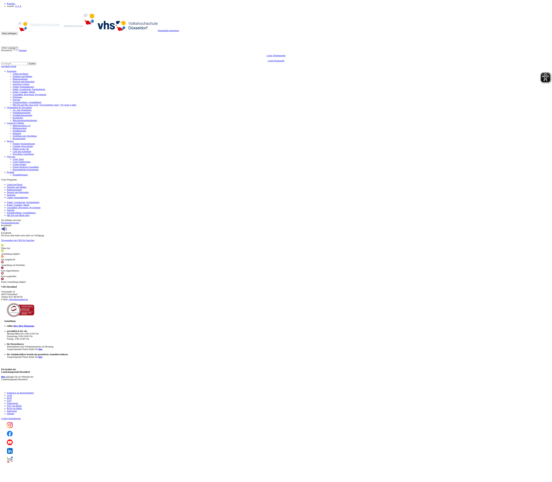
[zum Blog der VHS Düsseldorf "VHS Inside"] (10, 461)
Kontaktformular (20, 175)
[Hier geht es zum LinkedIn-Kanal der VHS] (10, 453)
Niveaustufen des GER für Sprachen (17, 240)
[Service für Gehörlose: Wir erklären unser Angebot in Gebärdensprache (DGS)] (3, 45)
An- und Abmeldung (22, 110)
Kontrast (11, 3)
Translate (22, 50)
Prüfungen (17, 97)
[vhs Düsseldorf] (79, 30)
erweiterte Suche (8, 66)
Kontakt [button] (10, 172)
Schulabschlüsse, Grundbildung (27, 102)
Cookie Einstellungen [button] (11, 418)
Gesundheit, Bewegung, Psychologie (29, 94)
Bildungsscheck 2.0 (21, 125)
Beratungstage (19, 138)
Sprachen (21, 84)
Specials (16, 99)
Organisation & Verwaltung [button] (19, 107)
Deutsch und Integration (23, 81)
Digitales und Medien (22, 76)
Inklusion (17, 133)
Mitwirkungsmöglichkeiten (25, 120)
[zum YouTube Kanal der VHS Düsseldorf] (10, 444)
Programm (6, 223)
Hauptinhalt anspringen (168, 30)
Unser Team (18, 159)
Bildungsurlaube (20, 79)
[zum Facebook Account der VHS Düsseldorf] (10, 436)
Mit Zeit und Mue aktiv (18, 215)
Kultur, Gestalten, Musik (24, 92)
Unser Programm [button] (9, 179)
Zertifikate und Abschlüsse (25, 136)
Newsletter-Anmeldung (23, 154)
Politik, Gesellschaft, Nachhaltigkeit (29, 89)
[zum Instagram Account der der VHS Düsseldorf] (10, 427)
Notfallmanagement (21, 112)
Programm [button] (11, 71)
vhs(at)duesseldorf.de (18, 299)
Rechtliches (18, 118)
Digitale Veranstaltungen (24, 144)
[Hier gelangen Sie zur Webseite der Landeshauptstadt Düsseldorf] (21, 388)
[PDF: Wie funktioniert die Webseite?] (3, 39)
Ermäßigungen (19, 131)
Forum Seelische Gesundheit (26, 167)
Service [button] (10, 141)
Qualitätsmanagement (22, 115)
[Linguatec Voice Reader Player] (11, 229)
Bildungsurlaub (20, 128)
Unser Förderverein (21, 162)
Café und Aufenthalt (22, 151)
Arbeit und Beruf (20, 74)
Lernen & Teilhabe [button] (15, 123)
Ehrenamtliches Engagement (26, 169)
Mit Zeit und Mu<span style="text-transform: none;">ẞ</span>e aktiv (44, 105)
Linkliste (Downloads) (23, 146)
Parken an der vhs (21, 149)
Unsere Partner (19, 164)
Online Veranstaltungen (23, 87)
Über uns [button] (11, 156)
